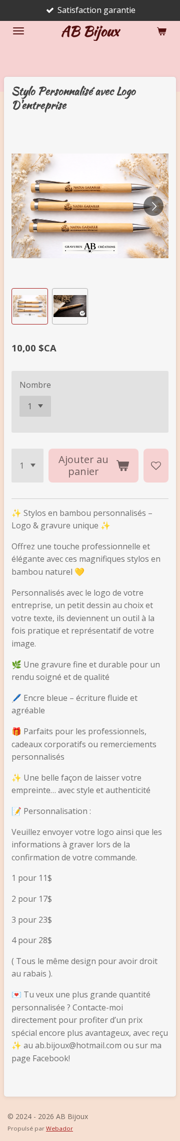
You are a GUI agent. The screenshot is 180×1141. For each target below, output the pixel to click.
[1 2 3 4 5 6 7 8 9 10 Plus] (28, 466)
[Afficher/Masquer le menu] (19, 31)
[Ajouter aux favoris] (156, 466)
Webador (59, 1128)
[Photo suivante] (154, 206)
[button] (30, 306)
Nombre (35, 384)
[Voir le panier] (161, 31)
